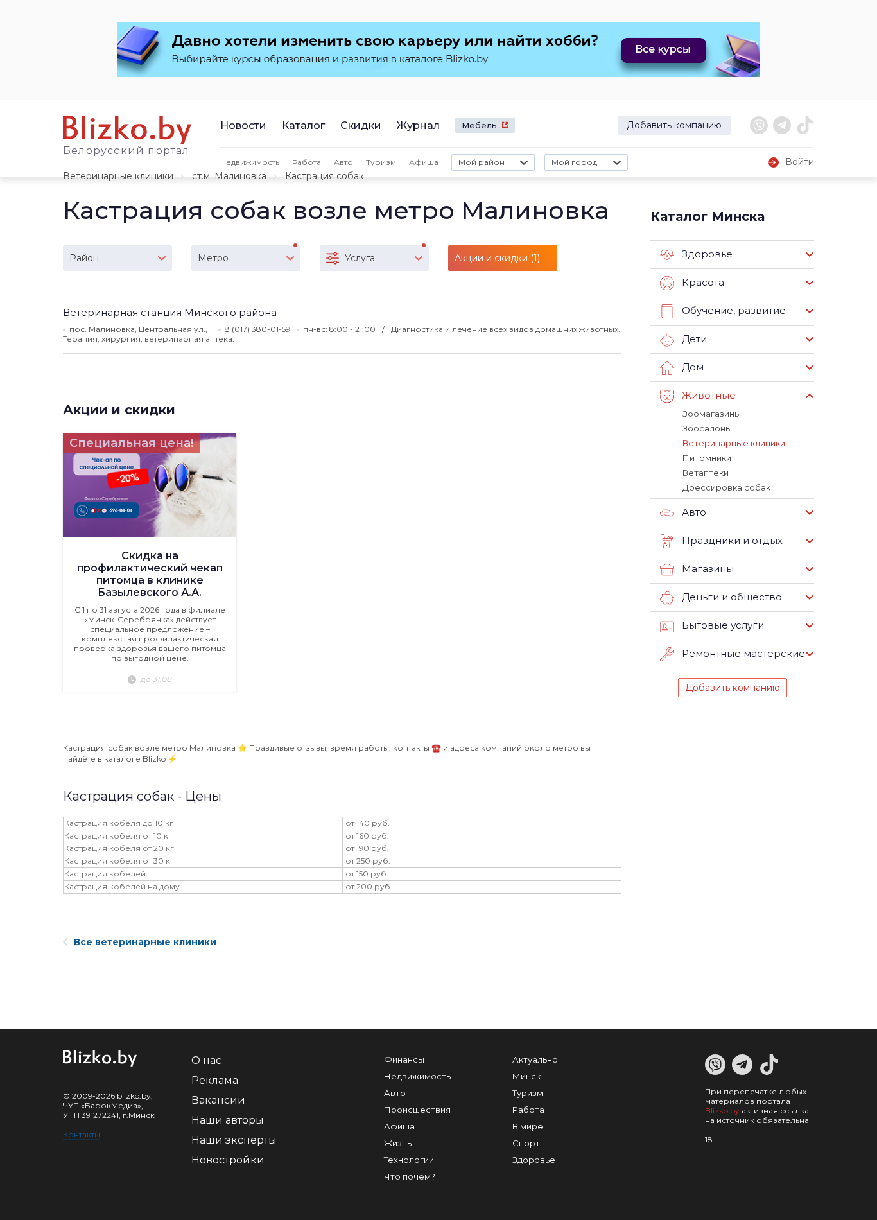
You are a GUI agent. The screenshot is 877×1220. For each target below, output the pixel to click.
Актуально (535, 1059)
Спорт (526, 1143)
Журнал (418, 125)
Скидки (360, 125)
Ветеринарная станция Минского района (170, 312)
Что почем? (409, 1176)
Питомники (706, 458)
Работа (306, 162)
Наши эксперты (234, 1140)
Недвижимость (249, 162)
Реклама (214, 1080)
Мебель (479, 125)
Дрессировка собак (726, 487)
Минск (526, 1076)
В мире (527, 1126)
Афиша (423, 162)
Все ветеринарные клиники (145, 942)
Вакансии (218, 1100)
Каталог (303, 125)
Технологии (409, 1160)
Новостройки (228, 1160)
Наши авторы (227, 1120)
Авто (343, 162)
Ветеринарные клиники (118, 176)
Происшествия (417, 1109)
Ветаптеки (705, 472)
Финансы (404, 1059)
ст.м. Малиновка (229, 176)
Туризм (381, 162)
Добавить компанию (674, 125)
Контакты (81, 1134)
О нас (206, 1060)
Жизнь (398, 1143)
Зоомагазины (711, 413)
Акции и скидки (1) (497, 258)
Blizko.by (722, 1110)
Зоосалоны (707, 428)
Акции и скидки (119, 409)
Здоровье (533, 1160)
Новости (243, 125)
